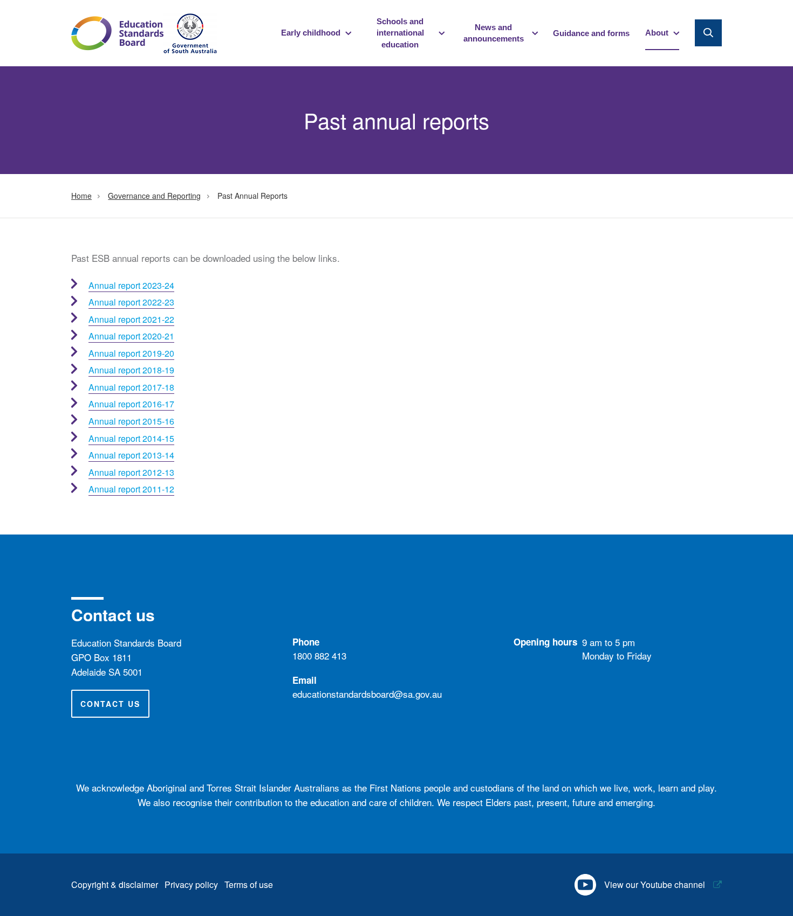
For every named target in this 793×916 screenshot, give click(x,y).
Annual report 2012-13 (131, 472)
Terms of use (248, 884)
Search (708, 32)
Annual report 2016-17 (131, 404)
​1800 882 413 (319, 655)
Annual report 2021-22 (131, 319)
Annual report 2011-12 (131, 489)
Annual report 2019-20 (131, 353)
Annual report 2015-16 (131, 421)
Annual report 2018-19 (131, 370)
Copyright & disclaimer (114, 884)
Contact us (110, 703)
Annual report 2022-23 (131, 302)
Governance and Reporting (154, 195)
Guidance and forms (591, 33)
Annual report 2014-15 (131, 438)
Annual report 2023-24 (131, 285)
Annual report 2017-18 (131, 387)
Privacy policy (191, 884)
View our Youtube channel (654, 884)
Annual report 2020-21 (131, 336)
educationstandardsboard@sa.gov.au (367, 693)
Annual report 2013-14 (131, 455)
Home (81, 195)
